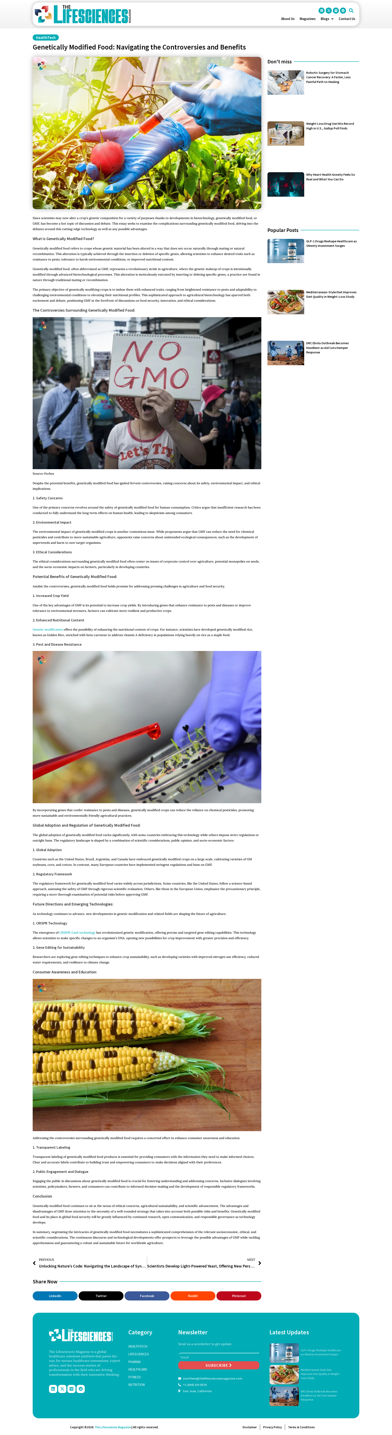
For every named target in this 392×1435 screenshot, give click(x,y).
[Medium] (336, 11)
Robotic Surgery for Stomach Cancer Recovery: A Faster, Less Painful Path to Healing (328, 77)
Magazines (308, 19)
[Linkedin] (321, 11)
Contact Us (347, 19)
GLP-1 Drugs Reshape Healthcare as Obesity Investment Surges (321, 1352)
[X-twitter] (329, 11)
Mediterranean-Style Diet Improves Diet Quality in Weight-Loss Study (320, 1374)
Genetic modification (48, 629)
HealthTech (46, 37)
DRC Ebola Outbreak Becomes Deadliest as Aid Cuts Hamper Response (327, 347)
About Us (288, 19)
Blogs (325, 19)
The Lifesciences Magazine (113, 1427)
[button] (351, 11)
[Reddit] (343, 11)
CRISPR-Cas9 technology (77, 932)
